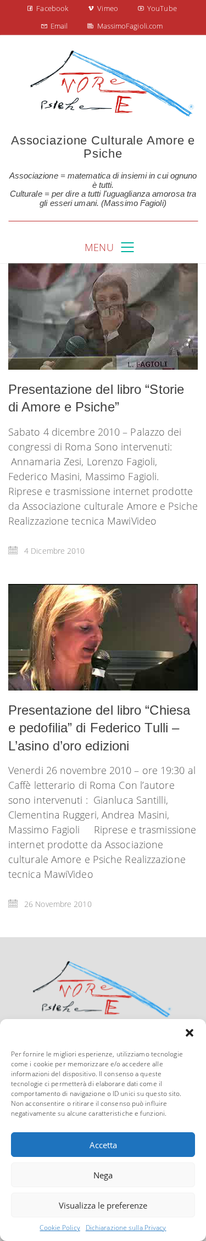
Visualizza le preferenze (103, 1205)
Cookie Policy (60, 1227)
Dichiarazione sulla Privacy (126, 1227)
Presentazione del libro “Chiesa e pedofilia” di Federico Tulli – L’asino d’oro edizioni (99, 728)
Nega (103, 1175)
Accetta (103, 1144)
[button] (189, 1032)
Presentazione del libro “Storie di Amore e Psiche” (96, 398)
